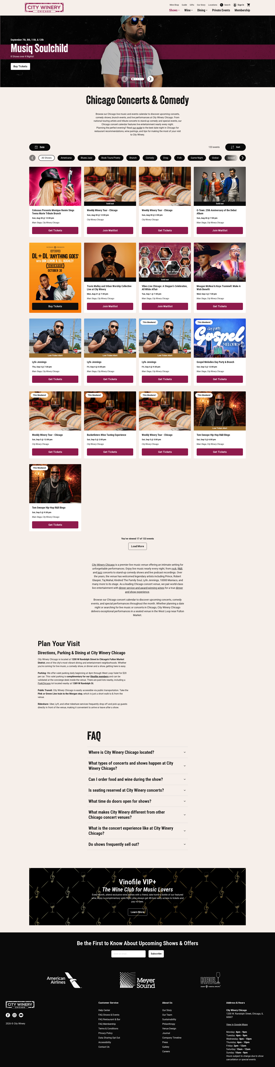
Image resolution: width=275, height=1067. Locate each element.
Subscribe (156, 953)
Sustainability (169, 1019)
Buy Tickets (20, 66)
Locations (212, 5)
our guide (137, 127)
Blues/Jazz (86, 157)
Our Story (201, 5)
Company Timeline (171, 1037)
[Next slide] (242, 158)
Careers (166, 1051)
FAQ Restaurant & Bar (109, 1019)
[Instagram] (14, 1015)
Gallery (165, 1047)
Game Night (197, 157)
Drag (165, 157)
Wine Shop (174, 5)
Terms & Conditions (108, 1028)
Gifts (192, 5)
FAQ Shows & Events (108, 1014)
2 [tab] (135, 79)
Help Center (104, 1010)
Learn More (137, 912)
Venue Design (169, 1028)
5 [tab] (142, 79)
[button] (174, 10)
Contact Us (103, 1047)
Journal (166, 1033)
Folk (179, 157)
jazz (100, 572)
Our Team (167, 1014)
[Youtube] (21, 1015)
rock (174, 568)
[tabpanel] (137, 51)
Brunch (133, 157)
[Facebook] (8, 1015)
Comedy (150, 157)
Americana (66, 157)
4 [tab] (140, 79)
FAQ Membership (107, 1024)
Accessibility (104, 1042)
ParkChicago (44, 683)
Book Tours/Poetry (110, 157)
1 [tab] (133, 79)
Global (215, 157)
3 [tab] (137, 79)
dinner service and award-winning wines (141, 587)
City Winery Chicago (103, 564)
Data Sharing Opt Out (109, 1037)
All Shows (47, 157)
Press (165, 1042)
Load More (137, 546)
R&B (180, 568)
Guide (184, 5)
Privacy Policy (105, 1033)
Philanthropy (168, 1024)
